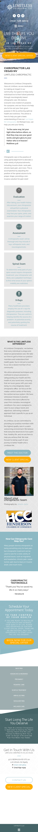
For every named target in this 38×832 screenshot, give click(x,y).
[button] (19, 56)
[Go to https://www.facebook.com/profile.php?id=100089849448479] (14, 16)
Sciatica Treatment (19, 690)
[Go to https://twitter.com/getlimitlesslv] (18, 16)
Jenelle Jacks (22, 504)
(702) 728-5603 (19, 20)
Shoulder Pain (19, 701)
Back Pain (19, 668)
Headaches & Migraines (19, 674)
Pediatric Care (19, 685)
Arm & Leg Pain (19, 695)
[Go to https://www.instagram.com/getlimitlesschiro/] (22, 16)
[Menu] (19, 830)
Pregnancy (19, 679)
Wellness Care (19, 706)
